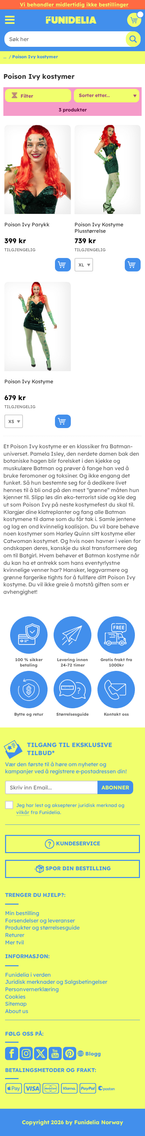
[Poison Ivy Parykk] (37, 170)
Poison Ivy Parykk (27, 224)
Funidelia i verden (28, 974)
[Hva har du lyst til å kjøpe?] (10, 20)
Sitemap (16, 1003)
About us (16, 1011)
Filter (27, 96)
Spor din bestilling (77, 868)
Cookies (15, 996)
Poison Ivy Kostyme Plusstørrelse (99, 227)
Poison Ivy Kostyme (28, 381)
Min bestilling (22, 913)
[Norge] (11, 1054)
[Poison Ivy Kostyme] (37, 326)
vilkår (22, 812)
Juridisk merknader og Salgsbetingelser (56, 981)
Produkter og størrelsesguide (42, 927)
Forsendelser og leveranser (40, 920)
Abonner (115, 787)
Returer (14, 935)
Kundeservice (77, 843)
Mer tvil (14, 942)
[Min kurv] (134, 20)
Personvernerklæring (32, 989)
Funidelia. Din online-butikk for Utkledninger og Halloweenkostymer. (71, 20)
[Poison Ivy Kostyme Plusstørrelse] (108, 170)
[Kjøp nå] (63, 264)
